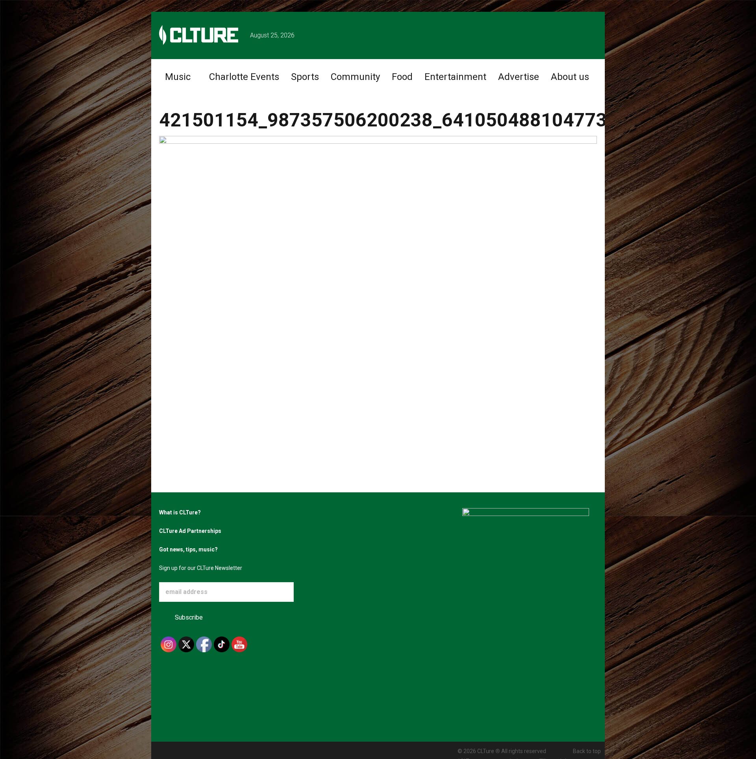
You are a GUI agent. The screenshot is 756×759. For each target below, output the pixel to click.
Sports (305, 76)
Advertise (518, 76)
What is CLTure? (180, 512)
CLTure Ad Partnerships (190, 531)
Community (355, 76)
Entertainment (455, 76)
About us (570, 76)
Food (402, 76)
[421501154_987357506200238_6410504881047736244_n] (378, 274)
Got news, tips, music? (188, 549)
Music (178, 76)
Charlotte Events (244, 76)
